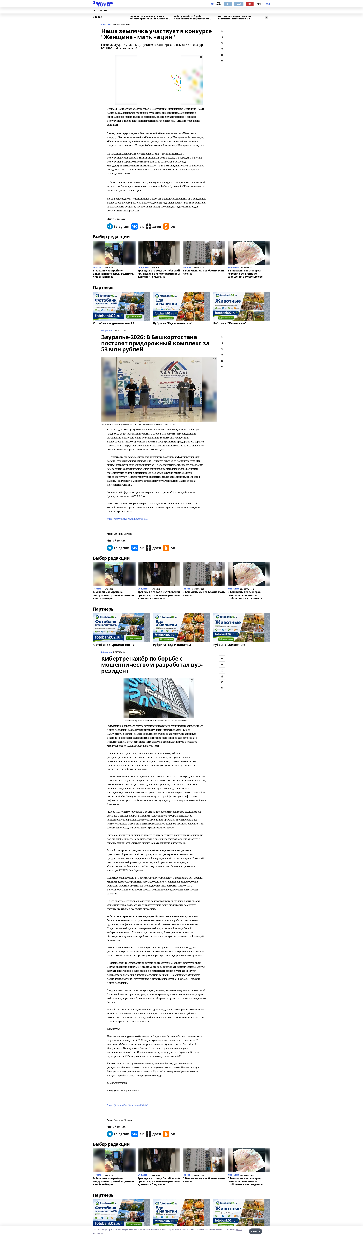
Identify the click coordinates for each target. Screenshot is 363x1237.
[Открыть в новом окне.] (118, 226)
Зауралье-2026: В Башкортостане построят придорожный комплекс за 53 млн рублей (150, 17)
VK (94, 10)
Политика (106, 24)
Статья (97, 16)
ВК (228, 4)
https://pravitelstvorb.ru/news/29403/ (127, 518)
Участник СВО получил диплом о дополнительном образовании (234, 17)
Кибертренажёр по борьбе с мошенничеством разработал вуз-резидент (192, 17)
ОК (249, 4)
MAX (239, 4)
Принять (255, 1231)
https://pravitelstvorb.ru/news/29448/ (127, 1105)
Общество (106, 330)
